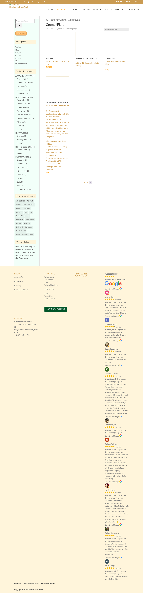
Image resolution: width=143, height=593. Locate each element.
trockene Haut (22, 90)
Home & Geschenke (21, 290)
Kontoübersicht (49, 299)
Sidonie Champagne (22, 234)
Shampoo (20, 136)
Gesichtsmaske (22, 115)
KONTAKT (120, 10)
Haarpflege (18, 285)
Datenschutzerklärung (31, 583)
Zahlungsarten (49, 277)
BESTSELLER (21, 33)
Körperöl (20, 175)
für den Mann (22, 111)
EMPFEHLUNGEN (81, 10)
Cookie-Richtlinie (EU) (48, 583)
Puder (19, 126)
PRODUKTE (62, 10)
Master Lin (26, 223)
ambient (18, 204)
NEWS (128, 2)
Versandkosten (22, 63)
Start (47, 20)
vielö (31, 234)
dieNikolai (19, 212)
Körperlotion (21, 171)
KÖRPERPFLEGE (21, 157)
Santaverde (28, 227)
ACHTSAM (30, 201)
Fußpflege (20, 164)
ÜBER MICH (120, 2)
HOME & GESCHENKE (24, 147)
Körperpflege (18, 281)
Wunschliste (48, 296)
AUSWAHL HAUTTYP (23, 76)
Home (19, 153)
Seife (19, 182)
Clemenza (27, 208)
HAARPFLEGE (20, 133)
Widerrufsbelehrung (51, 285)
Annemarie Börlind (28, 204)
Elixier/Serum (22, 107)
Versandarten (49, 280)
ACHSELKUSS (20, 201)
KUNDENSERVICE (101, 10)
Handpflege (21, 167)
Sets (18, 186)
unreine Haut (21, 93)
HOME (51, 10)
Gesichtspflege (19, 277)
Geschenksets (22, 150)
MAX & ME (19, 227)
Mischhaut (21, 86)
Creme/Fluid (69, 20)
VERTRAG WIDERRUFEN (56, 309)
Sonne (19, 129)
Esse (31, 212)
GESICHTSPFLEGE (57, 20)
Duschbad (20, 160)
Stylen (19, 143)
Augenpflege (21, 100)
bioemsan (19, 208)
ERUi (25, 212)
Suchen (18, 25)
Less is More (19, 219)
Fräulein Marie (20, 216)
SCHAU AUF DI (21, 231)
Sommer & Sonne (23, 189)
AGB (46, 282)
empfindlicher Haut (24, 82)
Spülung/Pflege (22, 140)
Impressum (17, 583)
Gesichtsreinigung (23, 118)
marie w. (18, 223)
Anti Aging (21, 79)
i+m (28, 216)
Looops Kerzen (30, 219)
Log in (46, 293)
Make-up (20, 122)
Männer (20, 178)
